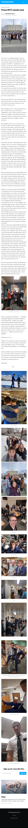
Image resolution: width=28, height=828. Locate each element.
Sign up (14, 815)
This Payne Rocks (7, 2)
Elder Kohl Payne (5, 7)
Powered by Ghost (14, 818)
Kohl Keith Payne (10, 13)
